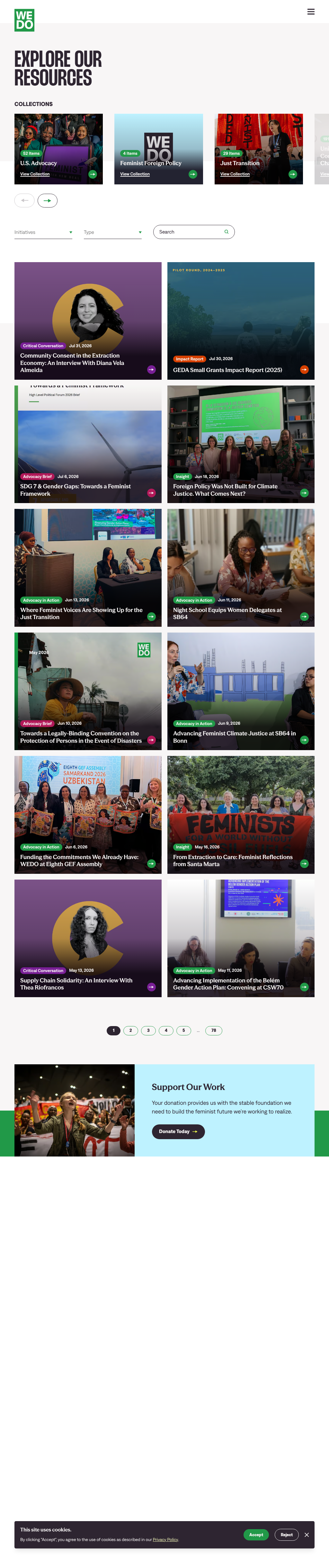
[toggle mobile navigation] (311, 11)
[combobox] (15, 232)
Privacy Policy (165, 1539)
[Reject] (307, 1534)
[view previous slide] (24, 201)
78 (213, 1030)
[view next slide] (48, 201)
